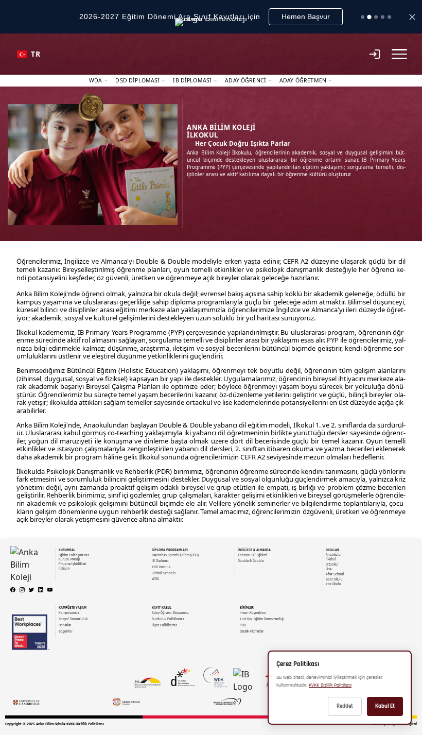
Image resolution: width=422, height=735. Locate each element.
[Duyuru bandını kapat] (412, 17)
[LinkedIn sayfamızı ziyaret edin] (40, 589)
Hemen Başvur (306, 16)
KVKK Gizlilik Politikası (330, 685)
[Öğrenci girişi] (374, 54)
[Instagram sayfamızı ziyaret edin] (22, 589)
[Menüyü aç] (399, 53)
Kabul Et (385, 706)
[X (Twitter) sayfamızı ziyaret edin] (31, 589)
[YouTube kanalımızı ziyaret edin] (49, 589)
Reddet (345, 706)
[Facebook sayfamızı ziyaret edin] (12, 589)
